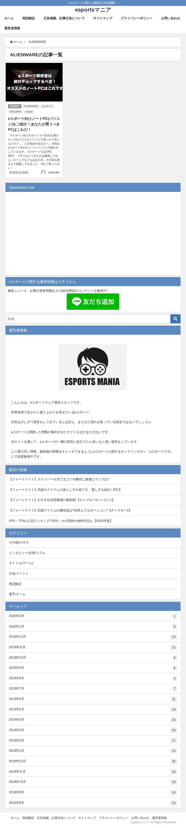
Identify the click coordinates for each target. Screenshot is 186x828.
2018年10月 (92, 781)
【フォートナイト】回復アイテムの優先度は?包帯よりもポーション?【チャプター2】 (70, 510)
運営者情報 (12, 28)
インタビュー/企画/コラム (27, 552)
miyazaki (53, 172)
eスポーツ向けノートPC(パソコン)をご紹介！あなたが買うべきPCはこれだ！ (34, 124)
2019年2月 (92, 740)
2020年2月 (92, 616)
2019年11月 (92, 647)
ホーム (9, 18)
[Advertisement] (93, 236)
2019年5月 (92, 709)
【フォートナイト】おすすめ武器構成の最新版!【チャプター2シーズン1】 (62, 499)
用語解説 (28, 18)
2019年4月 (92, 719)
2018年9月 (92, 792)
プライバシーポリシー (136, 18)
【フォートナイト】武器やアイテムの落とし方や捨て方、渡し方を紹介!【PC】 (65, 489)
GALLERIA (15, 112)
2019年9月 (92, 667)
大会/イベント (19, 573)
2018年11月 (92, 771)
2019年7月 (92, 688)
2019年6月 (92, 699)
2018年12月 (92, 761)
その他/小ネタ (19, 542)
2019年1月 (92, 750)
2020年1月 (92, 626)
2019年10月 (92, 657)
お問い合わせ (170, 18)
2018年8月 (92, 802)
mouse (29, 112)
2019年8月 (92, 678)
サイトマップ (102, 18)
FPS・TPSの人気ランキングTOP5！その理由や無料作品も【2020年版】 (61, 520)
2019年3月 (92, 730)
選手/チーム (17, 594)
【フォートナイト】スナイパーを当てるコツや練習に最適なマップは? (59, 479)
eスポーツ (47, 106)
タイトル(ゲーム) (21, 563)
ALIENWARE (31, 106)
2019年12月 (92, 636)
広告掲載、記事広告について (64, 18)
